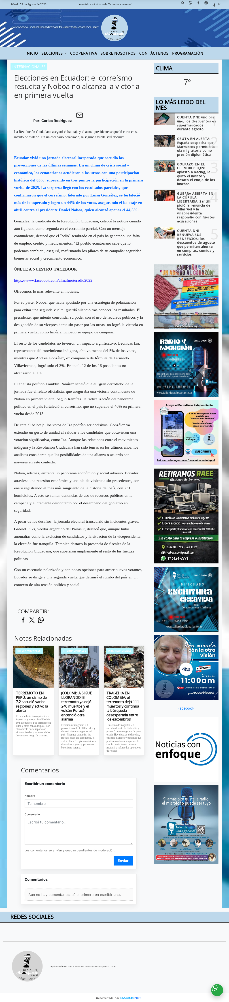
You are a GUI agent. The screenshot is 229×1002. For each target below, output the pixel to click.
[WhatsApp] (192, 4)
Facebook (186, 708)
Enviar (123, 860)
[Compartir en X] (32, 620)
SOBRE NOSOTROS (118, 53)
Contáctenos (154, 53)
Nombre (30, 795)
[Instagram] (208, 4)
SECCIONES (53, 53)
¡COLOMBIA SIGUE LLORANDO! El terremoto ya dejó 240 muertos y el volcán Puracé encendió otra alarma (76, 706)
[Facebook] (200, 4)
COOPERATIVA (83, 53)
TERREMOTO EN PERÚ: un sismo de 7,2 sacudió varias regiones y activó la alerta (32, 702)
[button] (184, 4)
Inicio (31, 53)
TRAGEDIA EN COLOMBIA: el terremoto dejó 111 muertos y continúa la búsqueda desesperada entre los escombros (122, 706)
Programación (188, 53)
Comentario (32, 814)
